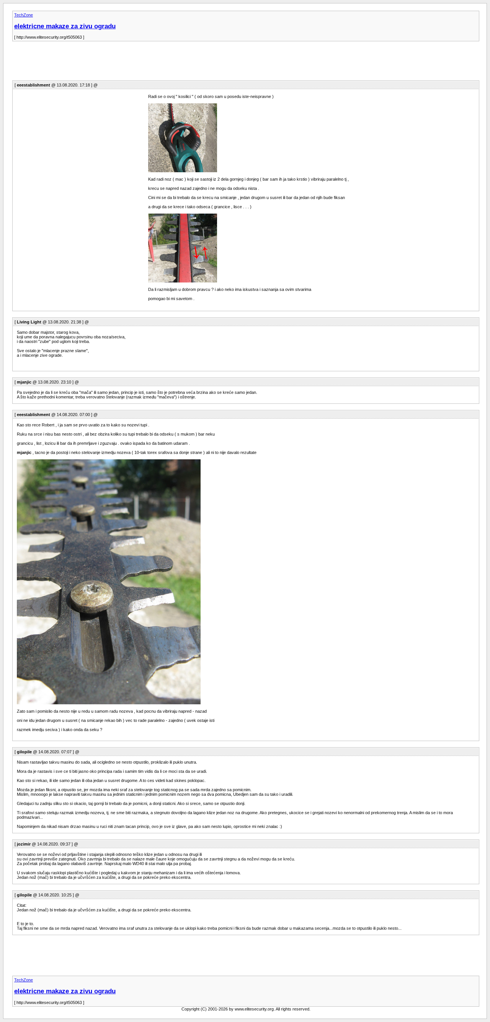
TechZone (23, 15)
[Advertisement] (151, 63)
